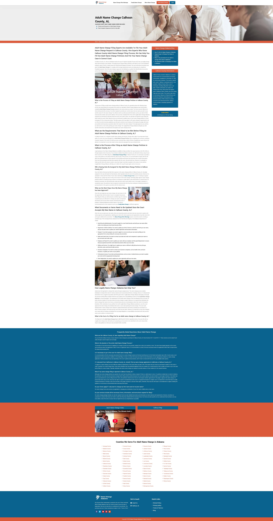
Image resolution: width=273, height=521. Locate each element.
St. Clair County (167, 463)
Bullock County (106, 458)
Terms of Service (158, 508)
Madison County (147, 471)
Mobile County (146, 481)
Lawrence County (147, 458)
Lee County (146, 461)
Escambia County (127, 468)
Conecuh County (127, 446)
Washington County (168, 478)
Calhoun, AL (135, 506)
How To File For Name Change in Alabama (165, 52)
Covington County (127, 451)
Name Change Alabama (136, 519)
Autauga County (107, 446)
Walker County (167, 476)
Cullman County (127, 456)
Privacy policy (157, 505)
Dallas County (126, 461)
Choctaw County (107, 473)
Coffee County (106, 483)
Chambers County (107, 466)
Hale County (126, 483)
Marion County (147, 476)
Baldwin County (107, 448)
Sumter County (167, 466)
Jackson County (147, 448)
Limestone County (147, 463)
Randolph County (168, 456)
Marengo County (147, 473)
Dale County (126, 458)
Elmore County (126, 466)
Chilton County (106, 471)
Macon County (146, 468)
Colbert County (106, 486)
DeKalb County (126, 463)
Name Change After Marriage (120, 2)
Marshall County (147, 478)
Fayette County (127, 473)
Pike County (166, 453)
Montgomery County (148, 486)
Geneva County (127, 478)
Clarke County (106, 476)
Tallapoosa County (168, 471)
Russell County (167, 458)
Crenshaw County (127, 453)
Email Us (135, 503)
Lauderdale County (147, 456)
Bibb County (106, 453)
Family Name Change (136, 2)
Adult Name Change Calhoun (113, 42)
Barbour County (107, 451)
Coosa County (126, 448)
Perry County (167, 448)
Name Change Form (129, 176)
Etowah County (127, 471)
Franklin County (127, 476)
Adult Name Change (163, 2)
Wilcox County (167, 481)
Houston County (147, 446)
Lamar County (146, 453)
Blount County (106, 456)
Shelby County (167, 461)
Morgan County (167, 446)
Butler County (106, 461)
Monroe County (147, 483)
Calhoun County (107, 463)
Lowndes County (147, 466)
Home (96, 42)
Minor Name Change (150, 2)
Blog (154, 510)
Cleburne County (107, 481)
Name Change (102, 42)
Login (172, 2)
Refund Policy (157, 503)
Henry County (126, 486)
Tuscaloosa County (168, 473)
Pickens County (167, 451)
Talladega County (168, 468)
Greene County (126, 481)
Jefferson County (147, 451)
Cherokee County (107, 468)
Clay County (106, 478)
